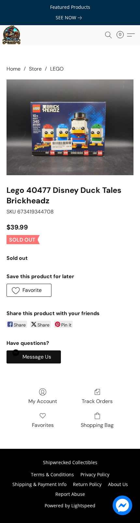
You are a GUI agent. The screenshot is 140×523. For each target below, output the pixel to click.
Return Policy (87, 484)
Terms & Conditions (52, 474)
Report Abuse (70, 494)
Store (35, 68)
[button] (11, 35)
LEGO (56, 68)
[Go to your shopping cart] (122, 35)
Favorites (43, 425)
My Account (42, 401)
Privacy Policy (94, 474)
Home (14, 68)
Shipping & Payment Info (39, 484)
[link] (70, 18)
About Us (118, 484)
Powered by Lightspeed (70, 505)
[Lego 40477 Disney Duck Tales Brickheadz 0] (70, 127)
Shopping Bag (97, 425)
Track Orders (97, 401)
